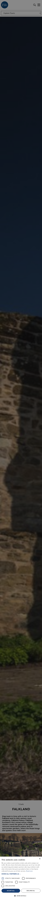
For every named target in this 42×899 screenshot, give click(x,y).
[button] (21, 874)
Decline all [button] (31, 891)
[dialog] (21, 449)
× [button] (39, 859)
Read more (29, 871)
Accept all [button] (11, 891)
